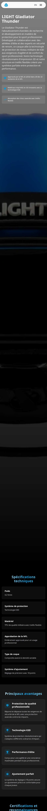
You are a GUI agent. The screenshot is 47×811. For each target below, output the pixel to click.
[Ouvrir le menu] (41, 5)
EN (35, 5)
